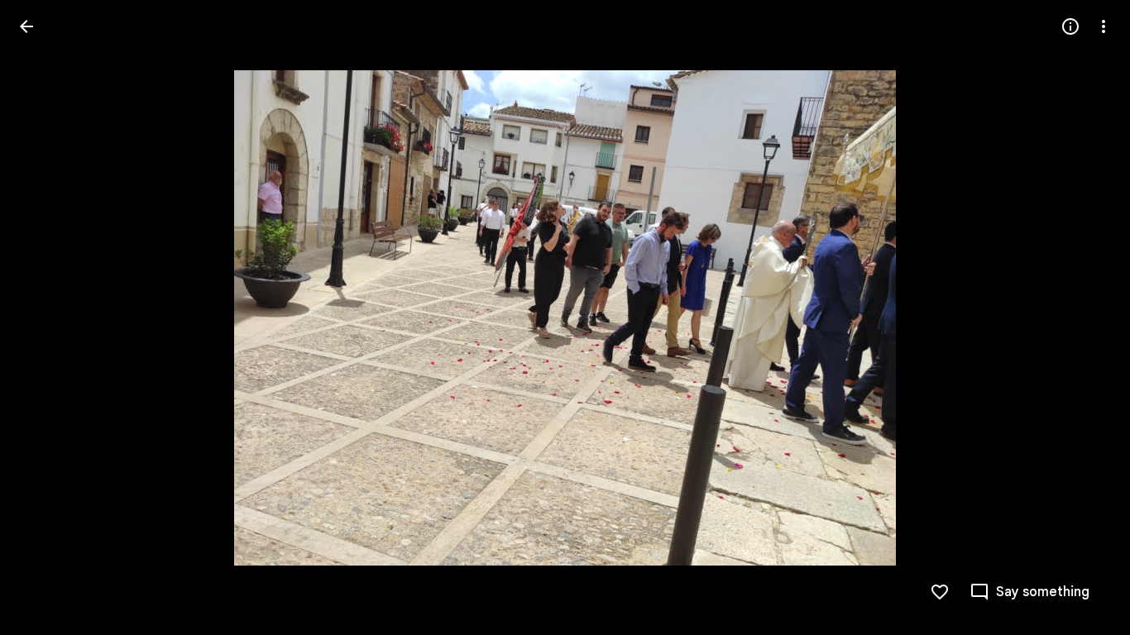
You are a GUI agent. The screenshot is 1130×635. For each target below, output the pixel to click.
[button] (46, 317)
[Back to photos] (26, 26)
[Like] (940, 592)
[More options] (1103, 26)
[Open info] (1070, 26)
